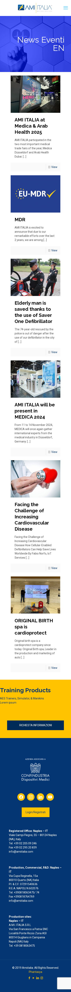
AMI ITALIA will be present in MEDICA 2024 (35, 411)
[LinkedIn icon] (37, 978)
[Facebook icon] (29, 978)
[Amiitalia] (35, 8)
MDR (20, 219)
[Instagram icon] (41, 978)
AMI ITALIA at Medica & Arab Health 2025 (31, 126)
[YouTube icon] (33, 978)
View (54, 167)
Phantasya (35, 971)
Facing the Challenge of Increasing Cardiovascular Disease (32, 517)
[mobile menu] (65, 8)
